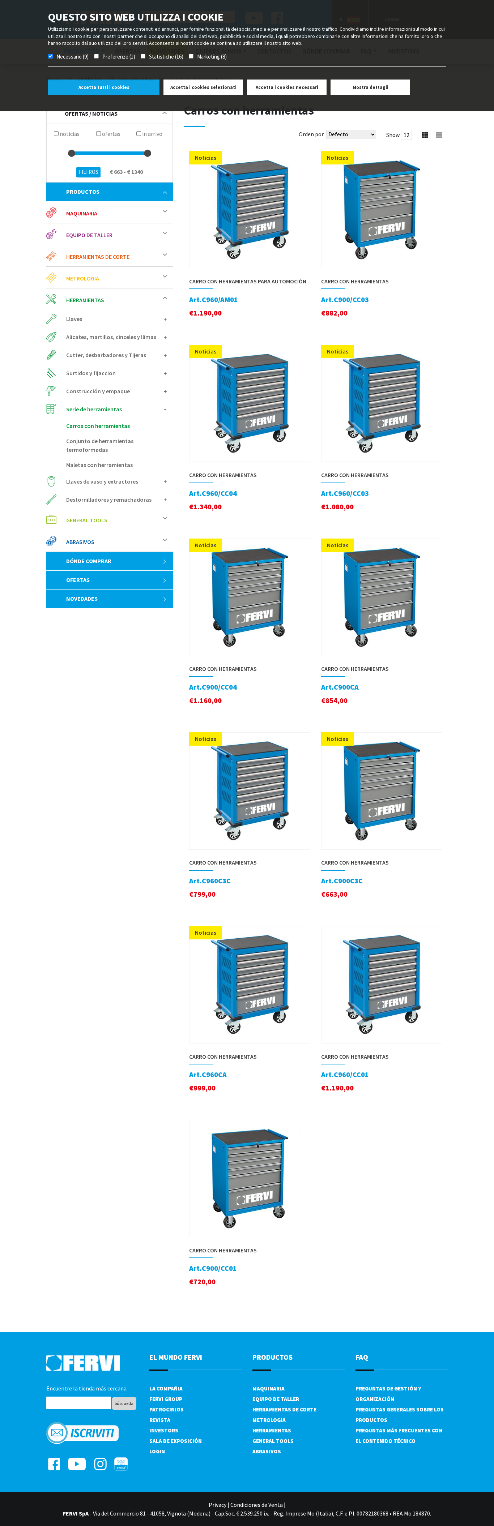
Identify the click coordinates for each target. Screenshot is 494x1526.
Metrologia (269, 1419)
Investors (163, 1430)
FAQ (361, 1357)
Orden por (311, 134)
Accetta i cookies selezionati (203, 87)
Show (393, 134)
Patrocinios (166, 1409)
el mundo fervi (175, 1357)
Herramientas (271, 1430)
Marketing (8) (212, 56)
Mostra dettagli (370, 87)
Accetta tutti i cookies (103, 87)
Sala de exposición (175, 1440)
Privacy (217, 1504)
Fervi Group (165, 1399)
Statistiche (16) (166, 56)
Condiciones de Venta (256, 1504)
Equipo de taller (275, 1399)
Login (157, 1451)
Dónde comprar (88, 561)
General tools (273, 1440)
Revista (159, 1419)
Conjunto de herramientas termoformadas (99, 445)
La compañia (166, 1388)
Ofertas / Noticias (91, 113)
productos (82, 191)
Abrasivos (266, 1451)
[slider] (71, 153)
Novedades (82, 598)
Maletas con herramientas (99, 464)
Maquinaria (268, 1388)
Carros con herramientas (98, 425)
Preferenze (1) (118, 56)
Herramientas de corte (284, 1409)
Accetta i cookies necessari (287, 87)
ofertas (78, 579)
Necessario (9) (72, 56)
